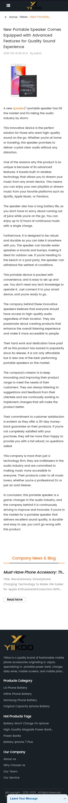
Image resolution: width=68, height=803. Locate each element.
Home (13, 17)
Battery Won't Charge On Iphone (26, 723)
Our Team (10, 771)
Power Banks (12, 736)
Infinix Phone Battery (17, 694)
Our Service (11, 777)
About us (9, 759)
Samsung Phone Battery (20, 700)
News (24, 17)
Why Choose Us (14, 765)
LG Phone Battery (15, 688)
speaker (18, 108)
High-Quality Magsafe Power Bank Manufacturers (27, 729)
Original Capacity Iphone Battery (26, 706)
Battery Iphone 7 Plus (18, 742)
